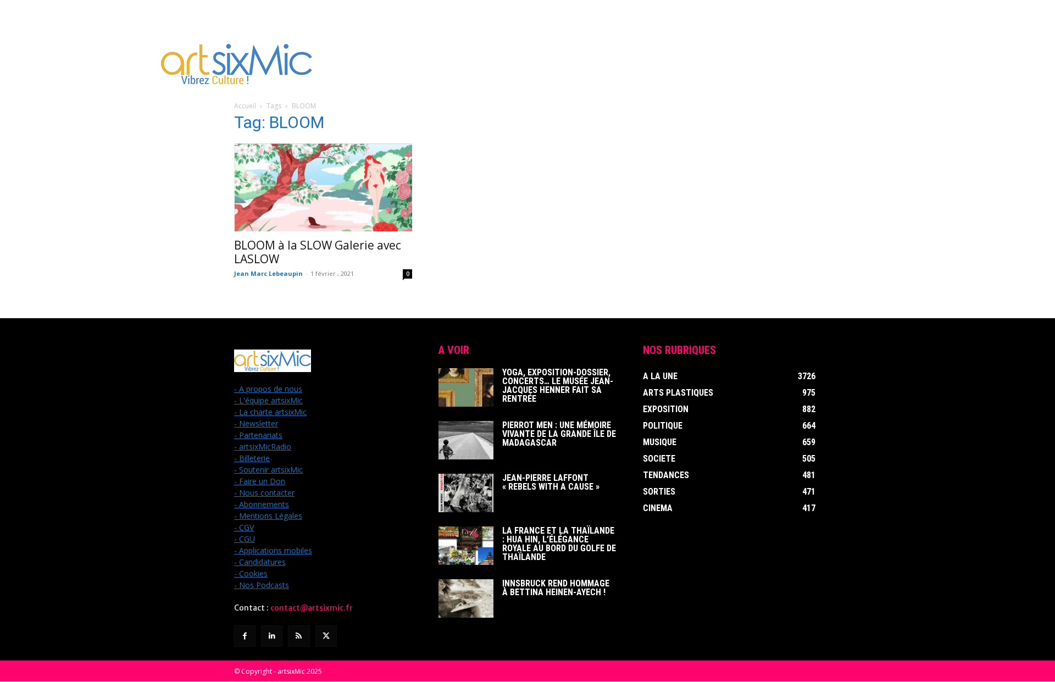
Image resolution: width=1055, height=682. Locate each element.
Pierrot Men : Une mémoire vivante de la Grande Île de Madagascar (559, 434)
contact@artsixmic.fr (311, 608)
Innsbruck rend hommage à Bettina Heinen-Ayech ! (555, 587)
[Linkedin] (271, 636)
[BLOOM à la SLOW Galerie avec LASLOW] (323, 187)
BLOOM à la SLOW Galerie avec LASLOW (317, 252)
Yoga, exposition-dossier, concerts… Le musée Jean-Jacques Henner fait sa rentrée (557, 385)
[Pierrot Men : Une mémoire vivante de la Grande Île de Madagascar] (465, 440)
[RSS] (298, 636)
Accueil (245, 105)
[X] (326, 636)
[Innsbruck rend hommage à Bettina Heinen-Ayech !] (465, 598)
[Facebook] (245, 636)
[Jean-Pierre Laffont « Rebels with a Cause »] (465, 493)
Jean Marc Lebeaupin (268, 273)
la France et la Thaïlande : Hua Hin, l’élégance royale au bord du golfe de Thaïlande (559, 543)
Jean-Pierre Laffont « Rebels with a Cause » (550, 482)
